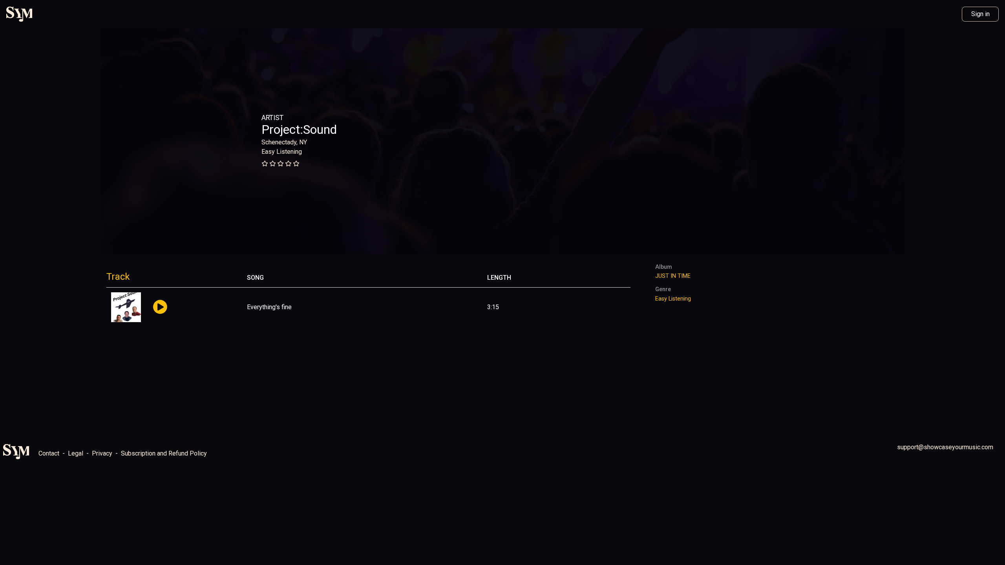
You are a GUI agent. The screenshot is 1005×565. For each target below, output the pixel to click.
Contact (48, 453)
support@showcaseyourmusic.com (945, 447)
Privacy (102, 453)
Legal (75, 453)
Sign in (980, 14)
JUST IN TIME (673, 276)
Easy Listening (281, 151)
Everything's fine (269, 307)
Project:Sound (299, 129)
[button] (160, 307)
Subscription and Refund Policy (164, 453)
